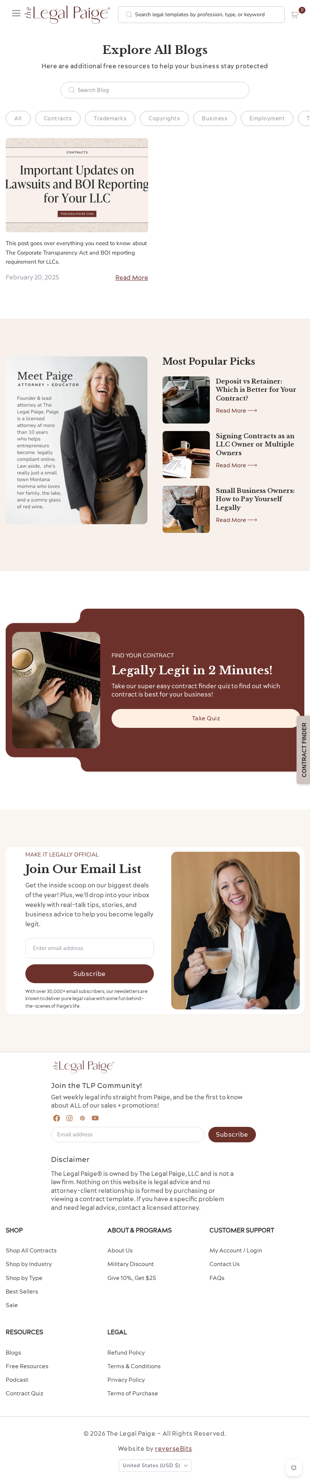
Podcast (17, 1379)
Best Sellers (22, 1291)
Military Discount (130, 1264)
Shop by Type (24, 1277)
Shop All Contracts (31, 1250)
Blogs (13, 1352)
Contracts (58, 118)
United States (151, 1465)
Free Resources (27, 1366)
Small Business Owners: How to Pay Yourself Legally (255, 499)
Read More (131, 278)
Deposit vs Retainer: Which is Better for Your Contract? (256, 390)
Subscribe (89, 974)
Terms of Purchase (132, 1393)
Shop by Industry (29, 1264)
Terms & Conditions (134, 1366)
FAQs (217, 1277)
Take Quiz (206, 718)
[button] (294, 15)
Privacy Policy (126, 1379)
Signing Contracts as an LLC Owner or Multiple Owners (255, 444)
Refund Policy (126, 1352)
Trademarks (110, 118)
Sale (12, 1305)
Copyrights (164, 118)
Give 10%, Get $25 (131, 1277)
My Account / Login (235, 1250)
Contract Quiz (24, 1393)
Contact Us (224, 1264)
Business (215, 118)
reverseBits (173, 1448)
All (18, 118)
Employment (267, 118)
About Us (120, 1250)
